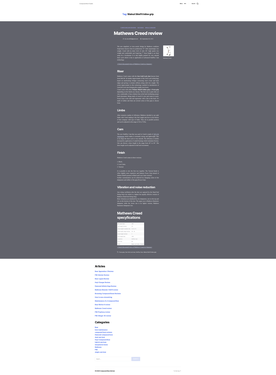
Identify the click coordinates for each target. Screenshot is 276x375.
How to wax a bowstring (103, 297)
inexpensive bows (101, 345)
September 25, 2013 (147, 39)
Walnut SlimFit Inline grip (150, 252)
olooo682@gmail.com (132, 39)
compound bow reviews (128, 27)
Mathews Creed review (138, 33)
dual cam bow (100, 337)
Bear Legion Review (102, 279)
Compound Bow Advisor (107, 371)
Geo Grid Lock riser (130, 252)
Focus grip (122, 252)
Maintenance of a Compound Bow (107, 301)
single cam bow (150, 27)
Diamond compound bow (104, 335)
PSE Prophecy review (102, 312)
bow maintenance (101, 330)
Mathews (140, 27)
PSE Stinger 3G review (103, 316)
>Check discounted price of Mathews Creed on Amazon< (134, 64)
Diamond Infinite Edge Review (105, 286)
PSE (96, 350)
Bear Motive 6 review (102, 305)
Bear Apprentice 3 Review (104, 271)
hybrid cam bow (100, 342)
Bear (96, 327)
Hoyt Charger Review (102, 282)
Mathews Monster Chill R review (106, 290)
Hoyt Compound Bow (102, 340)
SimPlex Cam (139, 252)
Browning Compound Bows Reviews (108, 293)
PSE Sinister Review (102, 275)
